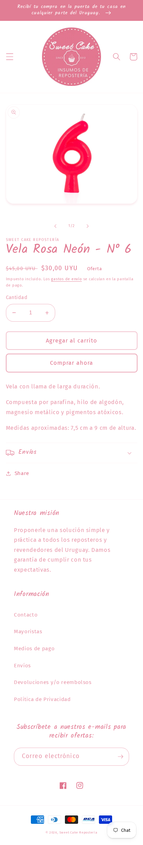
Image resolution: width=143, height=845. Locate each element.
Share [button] (22, 473)
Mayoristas (28, 631)
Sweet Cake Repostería (78, 832)
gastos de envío (66, 279)
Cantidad (17, 297)
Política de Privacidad (42, 699)
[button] (9, 56)
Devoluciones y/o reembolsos (53, 682)
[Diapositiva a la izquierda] (55, 226)
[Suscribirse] (120, 757)
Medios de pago (34, 648)
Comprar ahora (71, 363)
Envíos (22, 665)
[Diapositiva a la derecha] (87, 226)
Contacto (25, 615)
